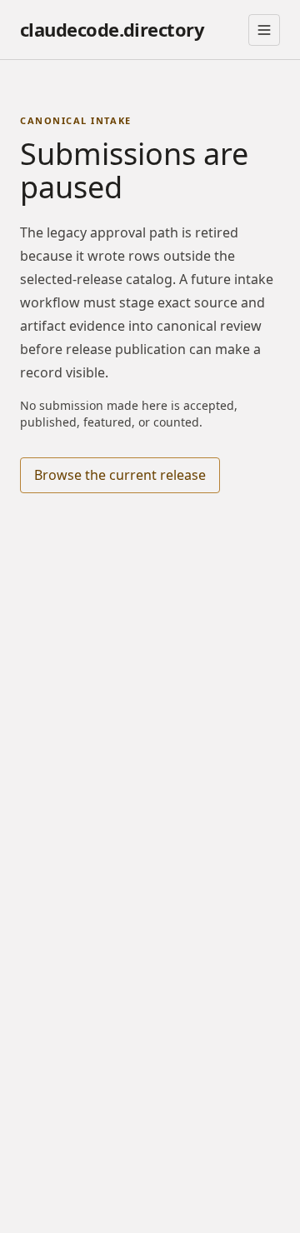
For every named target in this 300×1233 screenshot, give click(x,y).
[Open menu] (264, 30)
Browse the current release (120, 475)
